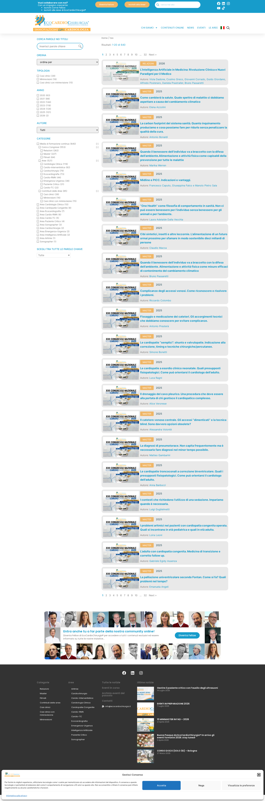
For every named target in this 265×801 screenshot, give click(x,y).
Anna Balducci (157, 485)
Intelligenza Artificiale (81, 730)
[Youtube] (219, 8)
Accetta (161, 785)
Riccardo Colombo (160, 300)
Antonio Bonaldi (158, 137)
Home (105, 38)
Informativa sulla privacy (16, 795)
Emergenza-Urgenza (82, 725)
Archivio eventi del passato (113, 694)
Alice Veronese (158, 403)
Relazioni (148, 63)
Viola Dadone (157, 79)
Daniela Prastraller (172, 82)
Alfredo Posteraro (150, 82)
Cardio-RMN (77, 711)
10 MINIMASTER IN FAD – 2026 (173, 719)
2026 (162, 63)
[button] (258, 774)
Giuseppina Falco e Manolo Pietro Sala (194, 185)
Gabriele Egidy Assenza (163, 561)
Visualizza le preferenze (241, 785)
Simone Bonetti (158, 352)
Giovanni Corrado (194, 79)
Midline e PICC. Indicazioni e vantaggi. (165, 180)
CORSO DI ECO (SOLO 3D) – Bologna (177, 750)
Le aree (213, 27)
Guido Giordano (216, 79)
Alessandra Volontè (160, 429)
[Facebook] (219, 4)
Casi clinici (45, 707)
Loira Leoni (155, 535)
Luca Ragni (155, 377)
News (190, 27)
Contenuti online (172, 27)
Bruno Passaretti (194, 82)
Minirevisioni (46, 719)
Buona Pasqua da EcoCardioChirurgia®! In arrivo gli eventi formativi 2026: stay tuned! (185, 736)
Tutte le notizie (111, 682)
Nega (201, 785)
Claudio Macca (158, 247)
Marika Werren (157, 165)
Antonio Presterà (159, 326)
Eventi (201, 27)
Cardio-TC (76, 716)
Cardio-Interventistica (82, 698)
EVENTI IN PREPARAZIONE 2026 (173, 703)
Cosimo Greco (174, 79)
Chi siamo (147, 27)
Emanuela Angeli (159, 586)
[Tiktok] (223, 8)
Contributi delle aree (50, 702)
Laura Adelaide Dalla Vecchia (166, 219)
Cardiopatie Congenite (82, 707)
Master (147, 91)
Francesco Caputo (160, 185)
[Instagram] (228, 4)
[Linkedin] (223, 4)
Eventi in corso (111, 687)
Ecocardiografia (79, 721)
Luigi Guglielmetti (159, 509)
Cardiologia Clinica (80, 702)
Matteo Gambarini (159, 455)
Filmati (43, 698)
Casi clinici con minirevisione (47, 713)
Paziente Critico (79, 734)
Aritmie (74, 688)
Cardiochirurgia (79, 693)
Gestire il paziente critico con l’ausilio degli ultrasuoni (187, 687)
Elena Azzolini (157, 107)
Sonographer (78, 739)
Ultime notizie (145, 682)
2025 (159, 91)
